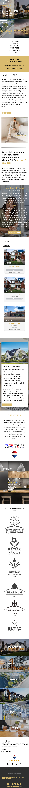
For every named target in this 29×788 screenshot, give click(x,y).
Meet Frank (6, 113)
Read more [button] (12, 492)
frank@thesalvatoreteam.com (14, 66)
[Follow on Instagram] (8, 764)
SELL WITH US (5, 26)
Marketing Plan (14, 233)
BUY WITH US (5, 23)
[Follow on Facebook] (12, 764)
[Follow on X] (21, 764)
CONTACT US (5, 749)
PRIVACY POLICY (6, 751)
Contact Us (7, 405)
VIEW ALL (6, 245)
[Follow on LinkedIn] (16, 764)
